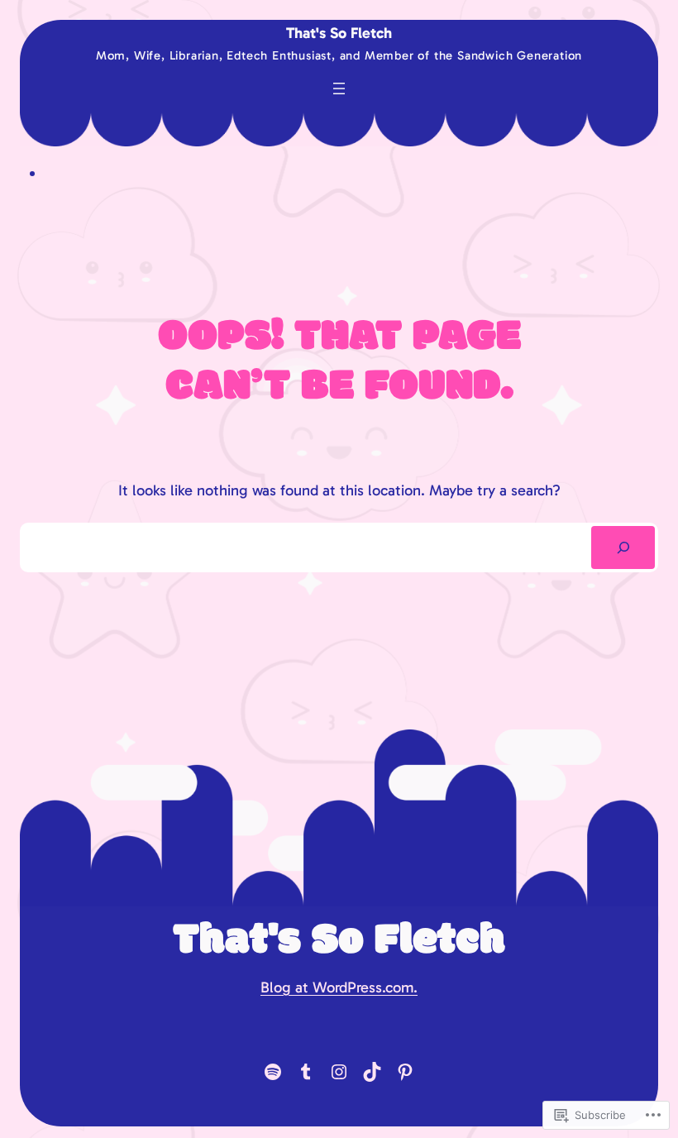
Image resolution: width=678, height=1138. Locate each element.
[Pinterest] (405, 1072)
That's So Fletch (339, 33)
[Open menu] (339, 88)
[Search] (623, 547)
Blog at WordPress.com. (339, 987)
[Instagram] (339, 1072)
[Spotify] (273, 1072)
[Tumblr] (306, 1072)
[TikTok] (372, 1072)
